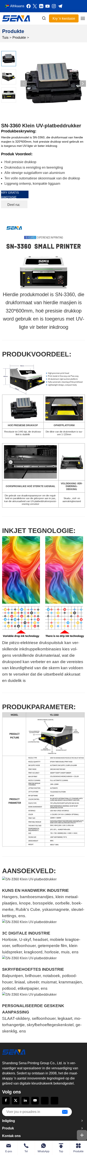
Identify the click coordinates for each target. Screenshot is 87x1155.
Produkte (19, 37)
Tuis (5, 37)
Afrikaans (17, 6)
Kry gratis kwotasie (10, 194)
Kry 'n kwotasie (64, 18)
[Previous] (23, 83)
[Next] (83, 83)
